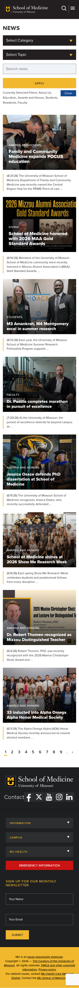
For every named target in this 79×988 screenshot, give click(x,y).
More (72, 9)
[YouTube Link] (49, 797)
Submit (17, 935)
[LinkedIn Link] (69, 797)
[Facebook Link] (29, 797)
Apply (39, 83)
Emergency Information (39, 865)
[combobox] (39, 40)
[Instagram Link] (59, 797)
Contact (14, 797)
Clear (68, 93)
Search (64, 9)
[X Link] (39, 797)
